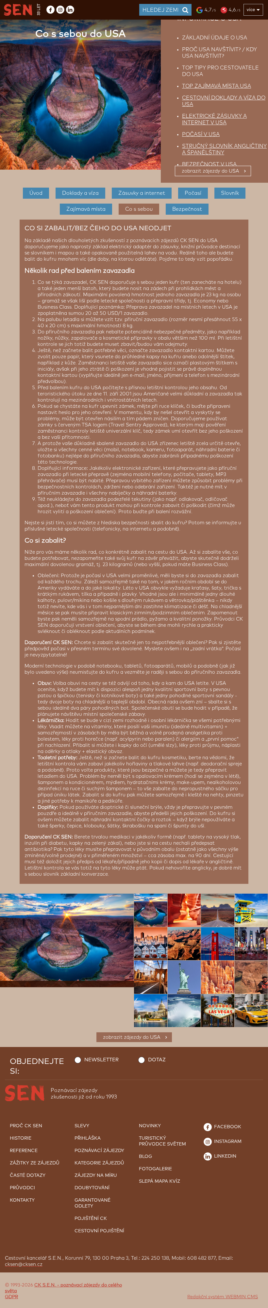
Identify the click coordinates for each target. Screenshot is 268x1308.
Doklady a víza (80, 193)
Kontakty (22, 1200)
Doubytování (92, 1188)
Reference (24, 1150)
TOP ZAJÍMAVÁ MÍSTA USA (216, 86)
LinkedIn (224, 1156)
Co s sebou (139, 209)
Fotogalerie (155, 1169)
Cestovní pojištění (99, 1231)
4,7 (210, 10)
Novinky (150, 1126)
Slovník (230, 193)
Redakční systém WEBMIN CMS (222, 1297)
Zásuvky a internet (141, 193)
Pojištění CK (91, 1218)
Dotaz (157, 1059)
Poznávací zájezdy (99, 1150)
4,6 (234, 10)
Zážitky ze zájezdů (34, 1163)
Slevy (82, 1126)
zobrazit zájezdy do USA (210, 171)
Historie (20, 1138)
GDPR (11, 1297)
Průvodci (22, 1188)
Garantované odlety (92, 1203)
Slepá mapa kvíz (159, 1181)
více (251, 9)
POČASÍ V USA (201, 134)
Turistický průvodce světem (162, 1141)
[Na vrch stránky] (256, 1301)
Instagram (227, 1141)
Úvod (35, 193)
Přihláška (88, 1138)
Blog (145, 1156)
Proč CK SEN (26, 1126)
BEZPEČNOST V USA (209, 164)
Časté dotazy (27, 1175)
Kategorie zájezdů (99, 1163)
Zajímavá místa (86, 209)
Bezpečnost (187, 209)
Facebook (227, 1127)
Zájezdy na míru (96, 1175)
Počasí (193, 193)
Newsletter (101, 1059)
